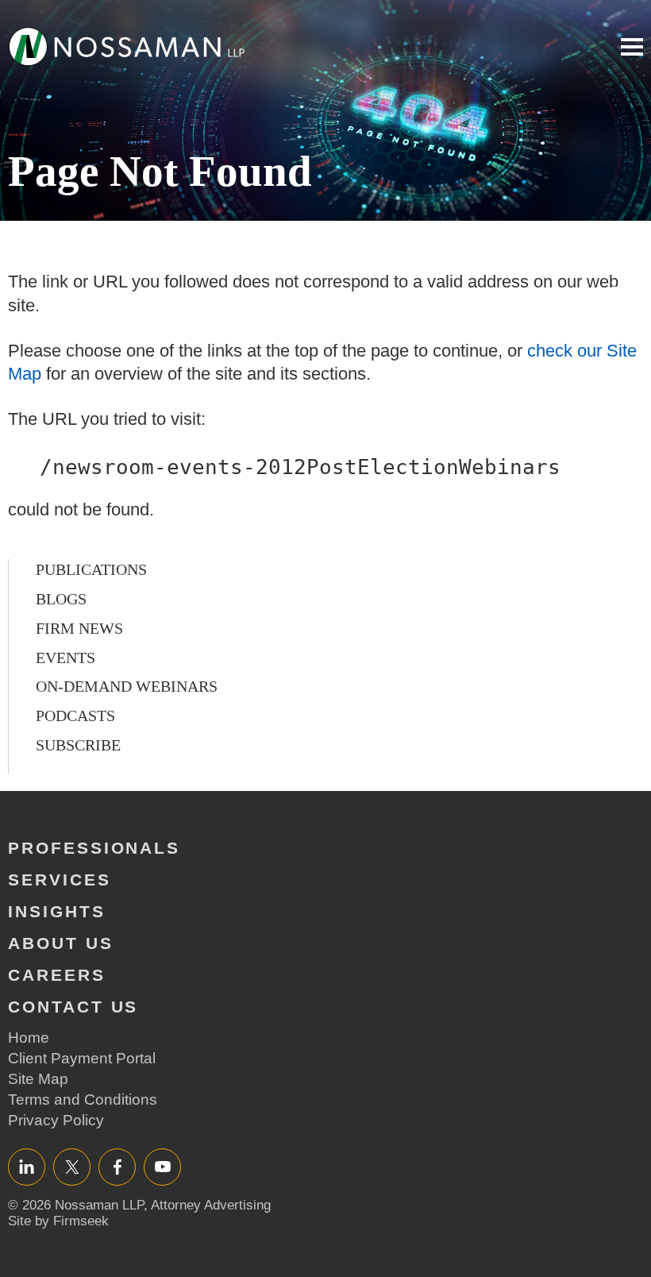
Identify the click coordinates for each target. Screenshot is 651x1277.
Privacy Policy (56, 1120)
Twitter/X (72, 1166)
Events (65, 657)
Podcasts (75, 715)
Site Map (38, 1079)
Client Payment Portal (82, 1058)
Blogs (61, 599)
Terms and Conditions (82, 1099)
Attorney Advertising (211, 1205)
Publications (91, 569)
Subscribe (78, 745)
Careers (57, 975)
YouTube (162, 1166)
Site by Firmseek (58, 1221)
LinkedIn (26, 1166)
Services (59, 879)
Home (28, 1037)
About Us (61, 943)
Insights (57, 911)
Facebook (117, 1166)
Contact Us (73, 1006)
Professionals (94, 848)
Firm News (79, 628)
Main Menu (632, 47)
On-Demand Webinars (127, 686)
